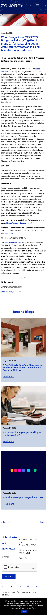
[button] (37, 5)
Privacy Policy (31, 608)
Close (24, 611)
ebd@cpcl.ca (8, 233)
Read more (8, 376)
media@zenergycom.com (11, 291)
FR (45, 6)
